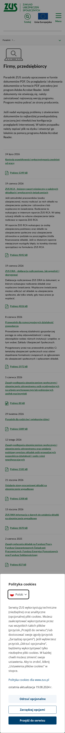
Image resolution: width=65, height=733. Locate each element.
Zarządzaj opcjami (32, 710)
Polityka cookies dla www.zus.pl (28, 680)
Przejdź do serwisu (32, 720)
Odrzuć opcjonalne (33, 699)
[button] (18, 594)
